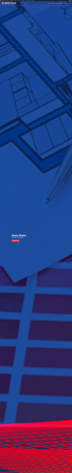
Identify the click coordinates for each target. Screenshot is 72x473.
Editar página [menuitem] (22, 0)
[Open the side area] (69, 3)
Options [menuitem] (33, 0)
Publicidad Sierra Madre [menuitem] (5, 0)
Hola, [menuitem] (69, 0)
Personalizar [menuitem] (11, 0)
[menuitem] (0, 0)
